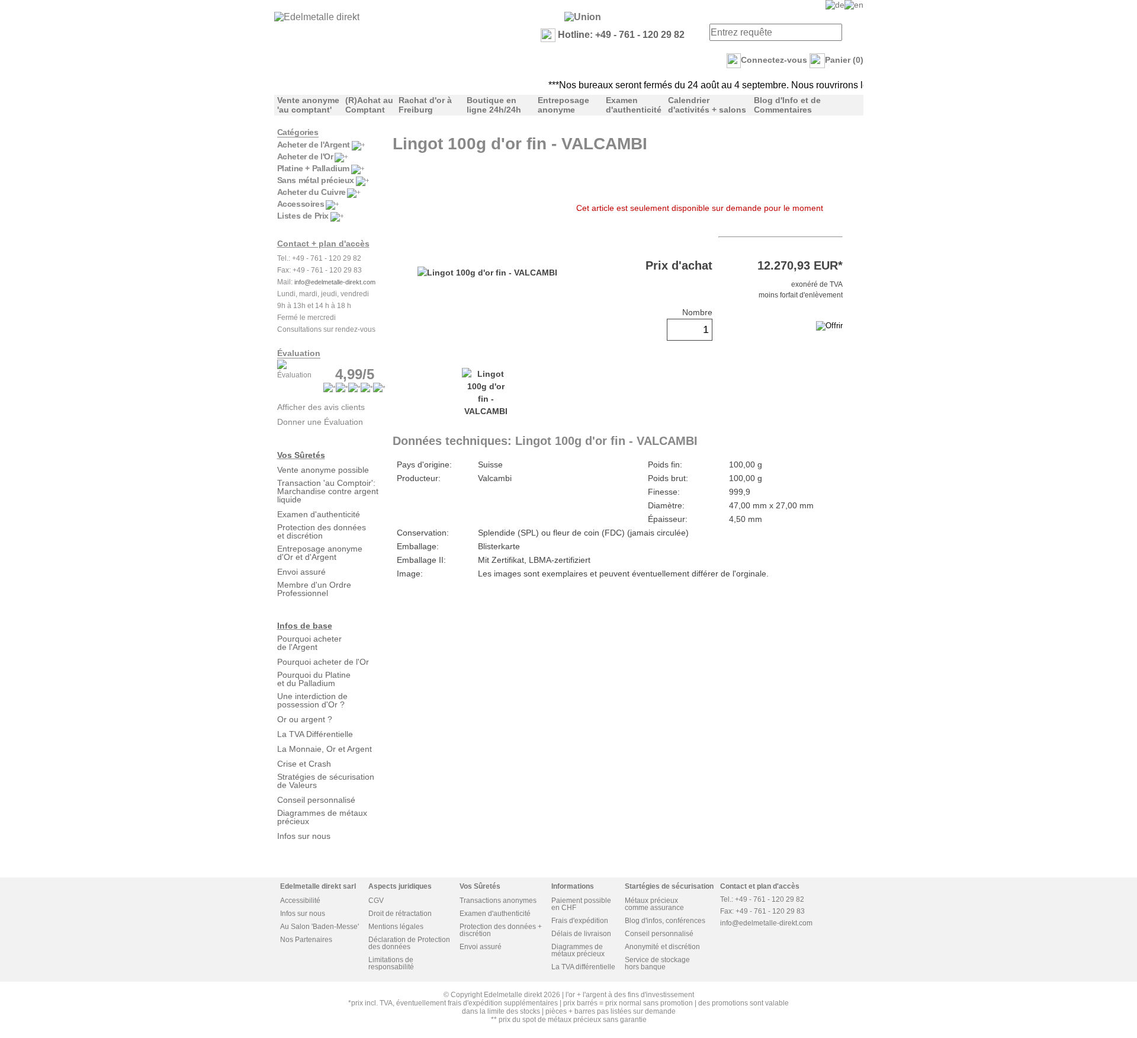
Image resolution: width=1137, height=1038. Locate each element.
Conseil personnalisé (316, 800)
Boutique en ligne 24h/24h (494, 104)
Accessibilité (300, 900)
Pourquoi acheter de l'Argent (309, 643)
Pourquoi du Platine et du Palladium (314, 679)
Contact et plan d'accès (759, 886)
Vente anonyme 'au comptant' (308, 104)
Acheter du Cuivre (311, 192)
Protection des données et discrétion (321, 531)
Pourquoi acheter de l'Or (323, 662)
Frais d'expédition (579, 921)
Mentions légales (395, 926)
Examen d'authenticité (633, 104)
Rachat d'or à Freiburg (425, 104)
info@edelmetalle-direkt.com (334, 282)
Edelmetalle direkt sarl (318, 886)
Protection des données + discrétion (501, 930)
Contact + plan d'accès (323, 243)
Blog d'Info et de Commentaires (787, 104)
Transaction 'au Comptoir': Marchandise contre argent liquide (327, 491)
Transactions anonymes (498, 900)
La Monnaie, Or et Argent (324, 749)
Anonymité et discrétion (662, 947)
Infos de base (304, 625)
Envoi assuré (301, 571)
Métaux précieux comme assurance (654, 904)
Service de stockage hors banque (657, 963)
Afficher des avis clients (321, 407)
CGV (376, 900)
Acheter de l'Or (305, 156)
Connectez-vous (774, 60)
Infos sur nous (303, 836)
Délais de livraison (581, 934)
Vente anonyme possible (323, 470)
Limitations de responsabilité (391, 963)
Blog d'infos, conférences (665, 921)
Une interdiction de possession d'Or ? (312, 700)
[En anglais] (853, 4)
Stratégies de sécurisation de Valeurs (325, 781)
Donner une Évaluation (320, 422)
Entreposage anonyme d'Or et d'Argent (319, 553)
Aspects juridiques (400, 886)
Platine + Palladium (313, 168)
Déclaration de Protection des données (409, 943)
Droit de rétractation (400, 913)
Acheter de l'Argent (313, 144)
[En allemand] (835, 4)
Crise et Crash (304, 763)
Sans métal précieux (315, 180)
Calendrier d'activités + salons (707, 104)
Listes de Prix (303, 215)
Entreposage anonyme (563, 104)
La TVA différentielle (583, 967)
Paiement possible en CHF (581, 904)
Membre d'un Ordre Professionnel (314, 589)
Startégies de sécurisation (669, 886)
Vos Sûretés (301, 455)
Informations (572, 886)
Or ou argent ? (304, 719)
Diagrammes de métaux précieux (322, 817)
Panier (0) (844, 60)
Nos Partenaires (306, 940)
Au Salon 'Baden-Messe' (319, 926)
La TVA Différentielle (315, 734)
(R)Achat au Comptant (369, 104)
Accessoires (301, 204)
